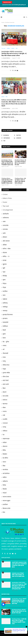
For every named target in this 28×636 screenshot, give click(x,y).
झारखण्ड (5, 318)
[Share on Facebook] (12, 70)
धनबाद (4, 346)
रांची (4, 415)
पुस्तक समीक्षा (6, 373)
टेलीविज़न (5, 326)
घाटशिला (5, 291)
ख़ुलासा (5, 264)
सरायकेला (5, 470)
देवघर (4, 338)
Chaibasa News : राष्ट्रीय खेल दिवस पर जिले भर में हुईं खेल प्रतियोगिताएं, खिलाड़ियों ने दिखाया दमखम (6, 181)
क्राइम (4, 260)
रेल (3, 435)
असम (4, 221)
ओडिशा (5, 245)
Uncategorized (8, 210)
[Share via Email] (17, 70)
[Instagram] (7, 554)
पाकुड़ (4, 369)
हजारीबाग (5, 504)
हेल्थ (4, 512)
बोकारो (4, 392)
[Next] (14, 2)
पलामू (4, 361)
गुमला (4, 280)
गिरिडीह (5, 276)
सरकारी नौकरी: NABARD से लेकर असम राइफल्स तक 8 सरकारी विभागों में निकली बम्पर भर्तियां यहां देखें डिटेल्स (19, 565)
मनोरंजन (5, 400)
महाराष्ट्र (5, 404)
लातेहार (5, 442)
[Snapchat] (15, 554)
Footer (5, 202)
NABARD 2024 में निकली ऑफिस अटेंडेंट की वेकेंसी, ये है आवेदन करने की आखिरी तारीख (18, 574)
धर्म (3, 349)
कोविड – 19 (6, 256)
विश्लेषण (5, 454)
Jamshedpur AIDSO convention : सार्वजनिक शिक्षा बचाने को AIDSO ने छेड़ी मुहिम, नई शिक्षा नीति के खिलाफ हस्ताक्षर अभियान (13, 53)
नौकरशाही (5, 353)
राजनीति (5, 419)
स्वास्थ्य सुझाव (6, 501)
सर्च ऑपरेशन (6, 473)
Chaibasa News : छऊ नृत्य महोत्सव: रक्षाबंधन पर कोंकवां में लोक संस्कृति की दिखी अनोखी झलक (20, 181)
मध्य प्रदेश (5, 396)
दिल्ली (4, 330)
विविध (4, 450)
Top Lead (6, 206)
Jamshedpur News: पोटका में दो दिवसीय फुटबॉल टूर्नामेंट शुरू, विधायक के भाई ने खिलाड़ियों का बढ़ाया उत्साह (7, 162)
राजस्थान (5, 423)
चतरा (4, 295)
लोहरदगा (5, 446)
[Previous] (13, 2)
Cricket (5, 194)
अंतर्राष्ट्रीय (6, 214)
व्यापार (4, 462)
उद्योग (4, 233)
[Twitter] (5, 554)
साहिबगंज (5, 481)
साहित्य (4, 477)
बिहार (4, 388)
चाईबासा (5, 299)
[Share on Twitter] (14, 70)
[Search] (26, 17)
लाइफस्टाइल (6, 439)
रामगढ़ (4, 427)
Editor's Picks (7, 198)
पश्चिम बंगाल (6, 365)
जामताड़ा (5, 311)
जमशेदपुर (5, 307)
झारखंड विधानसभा (8, 315)
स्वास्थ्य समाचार (7, 497)
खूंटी (4, 268)
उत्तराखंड (5, 229)
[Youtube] (12, 554)
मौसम (4, 408)
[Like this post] (10, 70)
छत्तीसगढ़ (5, 303)
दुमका (4, 334)
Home (2, 22)
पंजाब (4, 357)
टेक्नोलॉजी (5, 322)
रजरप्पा (5, 411)
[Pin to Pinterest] (15, 70)
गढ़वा (4, 272)
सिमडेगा (5, 489)
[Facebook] (2, 554)
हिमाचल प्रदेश (6, 508)
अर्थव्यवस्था (6, 218)
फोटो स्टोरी (6, 384)
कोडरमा (5, 253)
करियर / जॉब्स (6, 249)
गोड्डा (4, 287)
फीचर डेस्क (6, 377)
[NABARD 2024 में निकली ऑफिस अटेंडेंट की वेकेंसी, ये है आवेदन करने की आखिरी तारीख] (5, 575)
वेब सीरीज (5, 458)
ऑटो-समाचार (6, 241)
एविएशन (5, 237)
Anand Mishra (6, 58)
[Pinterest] (10, 554)
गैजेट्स (4, 284)
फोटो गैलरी (6, 380)
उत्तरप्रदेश (5, 225)
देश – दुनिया (6, 342)
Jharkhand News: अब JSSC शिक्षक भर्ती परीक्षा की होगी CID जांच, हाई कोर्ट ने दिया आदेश (20, 162)
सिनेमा (4, 485)
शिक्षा (4, 466)
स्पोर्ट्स (4, 493)
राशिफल (5, 431)
